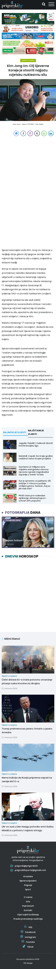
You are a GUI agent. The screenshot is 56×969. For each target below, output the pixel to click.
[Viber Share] (30, 133)
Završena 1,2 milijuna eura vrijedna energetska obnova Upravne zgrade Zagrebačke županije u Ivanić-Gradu (34, 470)
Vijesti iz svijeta (28, 60)
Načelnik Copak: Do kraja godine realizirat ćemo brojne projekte (36, 457)
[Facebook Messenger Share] (16, 133)
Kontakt (28, 910)
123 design (28, 963)
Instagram (30, 937)
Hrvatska (28, 876)
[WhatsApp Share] (44, 133)
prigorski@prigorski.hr (26, 865)
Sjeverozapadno (28, 880)
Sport (28, 889)
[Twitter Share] (37, 133)
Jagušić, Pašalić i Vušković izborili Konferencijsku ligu (36, 444)
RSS (30, 927)
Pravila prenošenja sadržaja (28, 918)
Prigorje (28, 885)
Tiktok (30, 946)
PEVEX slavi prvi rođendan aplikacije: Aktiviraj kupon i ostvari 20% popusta (32, 498)
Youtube (30, 942)
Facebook (30, 932)
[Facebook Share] (23, 133)
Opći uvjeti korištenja (28, 914)
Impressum (28, 905)
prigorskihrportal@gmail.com (30, 870)
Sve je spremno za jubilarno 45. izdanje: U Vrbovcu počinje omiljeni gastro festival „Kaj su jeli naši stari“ (35, 484)
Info (28, 901)
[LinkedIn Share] (51, 133)
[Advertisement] (28, 165)
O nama (28, 897)
